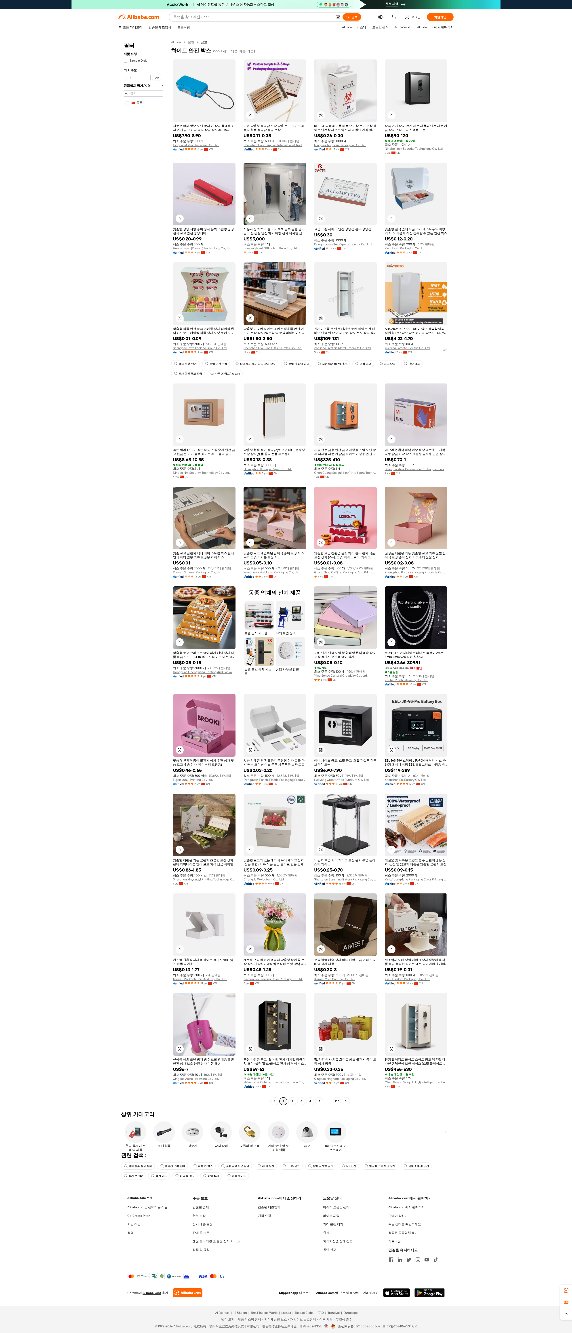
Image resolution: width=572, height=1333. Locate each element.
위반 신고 (329, 1249)
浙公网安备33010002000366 (359, 1326)
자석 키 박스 (205, 1166)
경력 (130, 1232)
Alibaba (176, 42)
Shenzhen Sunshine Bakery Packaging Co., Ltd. (345, 879)
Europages (350, 1312)
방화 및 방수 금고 (323, 1166)
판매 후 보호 (201, 1232)
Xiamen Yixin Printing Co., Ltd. (334, 979)
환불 (326, 1232)
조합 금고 (365, 363)
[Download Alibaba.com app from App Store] (396, 1292)
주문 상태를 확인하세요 (404, 1224)
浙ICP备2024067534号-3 (400, 1326)
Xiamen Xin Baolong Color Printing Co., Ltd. (273, 979)
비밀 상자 (213, 1175)
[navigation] (143, 572)
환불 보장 (199, 1215)
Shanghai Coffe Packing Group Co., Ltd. (200, 348)
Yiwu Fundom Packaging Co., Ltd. (407, 979)
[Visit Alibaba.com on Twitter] (409, 1259)
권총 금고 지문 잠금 (237, 1166)
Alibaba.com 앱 (327, 1293)
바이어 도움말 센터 (336, 1207)
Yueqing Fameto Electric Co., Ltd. (407, 348)
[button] (338, 17)
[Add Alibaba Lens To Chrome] (187, 1292)
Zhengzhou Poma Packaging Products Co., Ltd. (416, 572)
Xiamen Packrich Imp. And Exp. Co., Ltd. (200, 979)
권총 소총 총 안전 (418, 1166)
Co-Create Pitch (138, 1215)
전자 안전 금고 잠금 (190, 373)
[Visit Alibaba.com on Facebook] (391, 1259)
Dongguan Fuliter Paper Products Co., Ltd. (343, 244)
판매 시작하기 (398, 1215)
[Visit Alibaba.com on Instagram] (418, 1259)
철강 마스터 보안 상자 (382, 1166)
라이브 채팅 (331, 1215)
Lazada (286, 1312)
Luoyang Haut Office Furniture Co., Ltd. (271, 248)
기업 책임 (134, 1224)
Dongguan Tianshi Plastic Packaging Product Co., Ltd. (275, 779)
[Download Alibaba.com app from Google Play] (429, 1292)
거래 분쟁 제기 (333, 1224)
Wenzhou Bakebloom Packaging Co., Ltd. (272, 572)
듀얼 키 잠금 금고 (298, 363)
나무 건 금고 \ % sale (227, 373)
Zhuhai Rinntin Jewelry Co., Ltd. (406, 680)
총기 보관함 (135, 1175)
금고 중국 (389, 363)
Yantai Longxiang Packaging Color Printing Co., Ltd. (416, 879)
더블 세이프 (239, 1175)
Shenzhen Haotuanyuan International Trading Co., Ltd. (275, 145)
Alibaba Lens (152, 1293)
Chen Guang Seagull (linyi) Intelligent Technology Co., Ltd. (345, 472)
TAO (321, 1312)
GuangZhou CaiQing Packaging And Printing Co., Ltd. (345, 572)
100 (337, 1101)
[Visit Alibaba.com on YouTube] (426, 1259)
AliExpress (222, 1312)
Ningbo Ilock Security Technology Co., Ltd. (414, 148)
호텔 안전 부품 (218, 363)
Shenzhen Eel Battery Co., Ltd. (405, 779)
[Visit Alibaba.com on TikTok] (435, 1259)
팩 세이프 (161, 1175)
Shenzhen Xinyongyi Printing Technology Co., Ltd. (204, 879)
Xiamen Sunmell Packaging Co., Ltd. (197, 572)
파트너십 (394, 1241)
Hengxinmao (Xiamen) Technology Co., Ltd (202, 248)
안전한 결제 (201, 1207)
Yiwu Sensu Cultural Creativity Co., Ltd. (341, 675)
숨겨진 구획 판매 (175, 1166)
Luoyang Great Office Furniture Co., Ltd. (341, 779)
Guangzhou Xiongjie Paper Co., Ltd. (268, 469)
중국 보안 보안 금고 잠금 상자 (257, 363)
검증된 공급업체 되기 (403, 1232)
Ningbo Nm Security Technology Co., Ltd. (201, 472)
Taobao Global (304, 1312)
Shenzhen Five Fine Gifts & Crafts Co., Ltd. (273, 348)
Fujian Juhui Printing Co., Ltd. (193, 779)
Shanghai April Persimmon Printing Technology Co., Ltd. (416, 469)
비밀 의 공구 (187, 1175)
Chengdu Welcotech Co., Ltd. (264, 879)
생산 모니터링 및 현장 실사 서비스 (216, 1241)
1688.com (240, 1312)
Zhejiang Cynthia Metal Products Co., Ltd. (342, 348)
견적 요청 (264, 1215)
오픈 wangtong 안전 (334, 363)
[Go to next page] (346, 1101)
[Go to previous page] (274, 1101)
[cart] (394, 17)
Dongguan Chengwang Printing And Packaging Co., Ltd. (204, 672)
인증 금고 (414, 363)
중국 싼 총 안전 (188, 363)
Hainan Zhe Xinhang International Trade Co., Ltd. (275, 1082)
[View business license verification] (326, 1326)
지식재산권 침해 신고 (338, 1241)
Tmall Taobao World (264, 1312)
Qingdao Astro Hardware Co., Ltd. (196, 145)
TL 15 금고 (293, 1166)
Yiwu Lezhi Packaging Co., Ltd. (405, 248)
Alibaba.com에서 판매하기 (406, 1207)
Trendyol (334, 1312)
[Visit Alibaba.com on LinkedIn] (400, 1259)
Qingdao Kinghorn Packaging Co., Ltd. (340, 145)
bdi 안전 (351, 1166)
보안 (191, 42)
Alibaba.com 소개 (140, 1198)
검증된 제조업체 (269, 1207)
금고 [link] (204, 42)
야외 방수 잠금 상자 (140, 1166)
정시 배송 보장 (203, 1224)
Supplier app (288, 1293)
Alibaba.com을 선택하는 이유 (147, 1207)
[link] (566, 1290)
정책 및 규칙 (201, 1249)
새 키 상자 (268, 1166)
